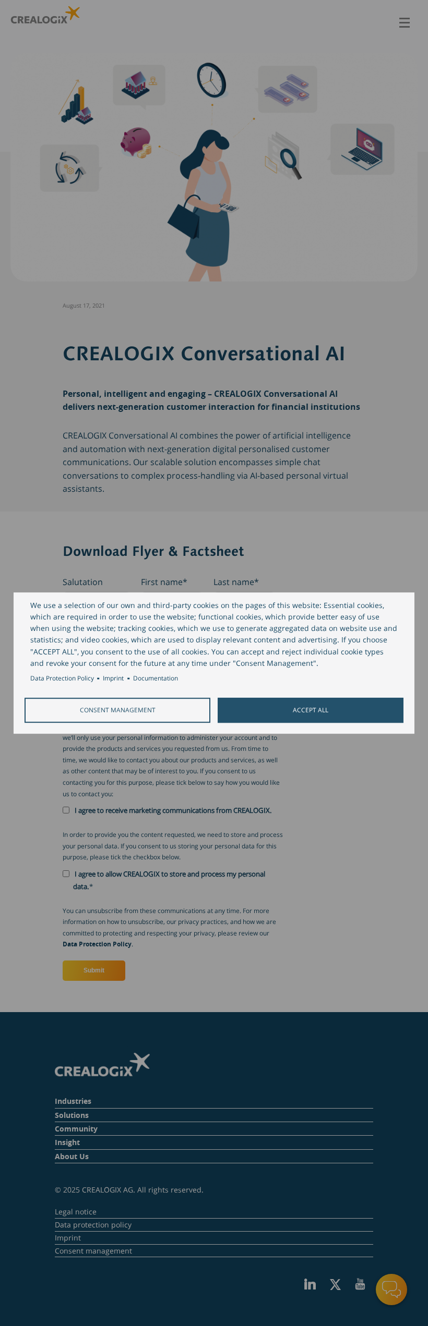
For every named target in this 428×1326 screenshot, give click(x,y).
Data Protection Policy (62, 678)
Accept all (310, 709)
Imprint (113, 678)
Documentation (155, 678)
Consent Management (118, 709)
